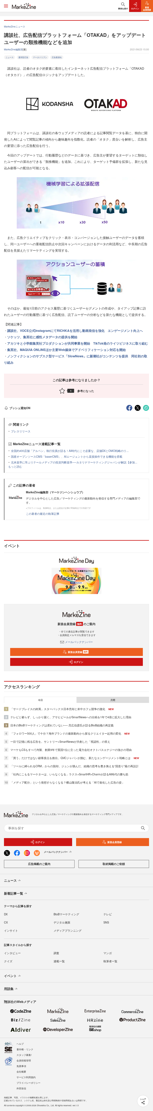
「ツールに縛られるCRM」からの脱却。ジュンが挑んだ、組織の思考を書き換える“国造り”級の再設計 (74, 766)
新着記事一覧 (13, 893)
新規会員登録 (78, 652)
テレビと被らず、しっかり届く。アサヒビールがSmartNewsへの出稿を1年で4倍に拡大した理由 (70, 717)
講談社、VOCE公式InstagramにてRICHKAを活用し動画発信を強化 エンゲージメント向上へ (75, 330)
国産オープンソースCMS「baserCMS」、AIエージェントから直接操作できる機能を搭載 (66, 456)
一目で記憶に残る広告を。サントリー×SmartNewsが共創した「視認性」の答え (60, 742)
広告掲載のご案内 (39, 864)
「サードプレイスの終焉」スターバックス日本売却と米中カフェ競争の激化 (57, 709)
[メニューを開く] (6, 6)
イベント (10, 975)
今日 (40, 700)
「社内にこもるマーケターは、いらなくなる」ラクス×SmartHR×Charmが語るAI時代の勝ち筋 (69, 774)
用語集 (9, 988)
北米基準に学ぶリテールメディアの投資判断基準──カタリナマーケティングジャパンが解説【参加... (74, 462)
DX (6, 914)
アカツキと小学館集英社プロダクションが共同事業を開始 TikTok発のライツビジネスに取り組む (77, 343)
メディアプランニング (67, 930)
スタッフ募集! (24, 1054)
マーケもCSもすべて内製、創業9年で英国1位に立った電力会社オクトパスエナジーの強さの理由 (71, 750)
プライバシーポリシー (28, 1082)
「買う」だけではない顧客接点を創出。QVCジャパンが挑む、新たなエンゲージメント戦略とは (70, 758)
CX (6, 922)
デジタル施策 (62, 922)
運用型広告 (23, 57)
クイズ (8, 961)
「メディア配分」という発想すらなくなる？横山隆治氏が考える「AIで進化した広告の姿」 (67, 782)
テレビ (107, 914)
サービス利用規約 (26, 1077)
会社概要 (21, 1071)
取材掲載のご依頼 (114, 864)
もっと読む (15, 466)
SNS (106, 922)
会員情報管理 (24, 1060)
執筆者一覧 (110, 961)
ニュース (10, 57)
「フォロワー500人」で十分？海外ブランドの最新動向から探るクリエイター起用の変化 (65, 733)
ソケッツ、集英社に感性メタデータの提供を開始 (42, 337)
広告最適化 (57, 57)
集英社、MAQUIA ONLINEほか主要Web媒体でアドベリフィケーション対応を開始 (66, 349)
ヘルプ (20, 1043)
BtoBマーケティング (66, 914)
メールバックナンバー (79, 642)
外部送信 (21, 1088)
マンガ (107, 953)
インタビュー (12, 953)
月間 (112, 700)
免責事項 (21, 1066)
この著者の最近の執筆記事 (42, 514)
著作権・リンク (25, 1049)
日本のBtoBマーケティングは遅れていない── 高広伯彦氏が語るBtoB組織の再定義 (62, 725)
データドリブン (40, 57)
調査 (56, 953)
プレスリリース (20, 431)
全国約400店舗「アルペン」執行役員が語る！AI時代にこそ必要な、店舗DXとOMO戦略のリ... (70, 451)
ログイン (78, 662)
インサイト (11, 930)
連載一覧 (59, 961)
